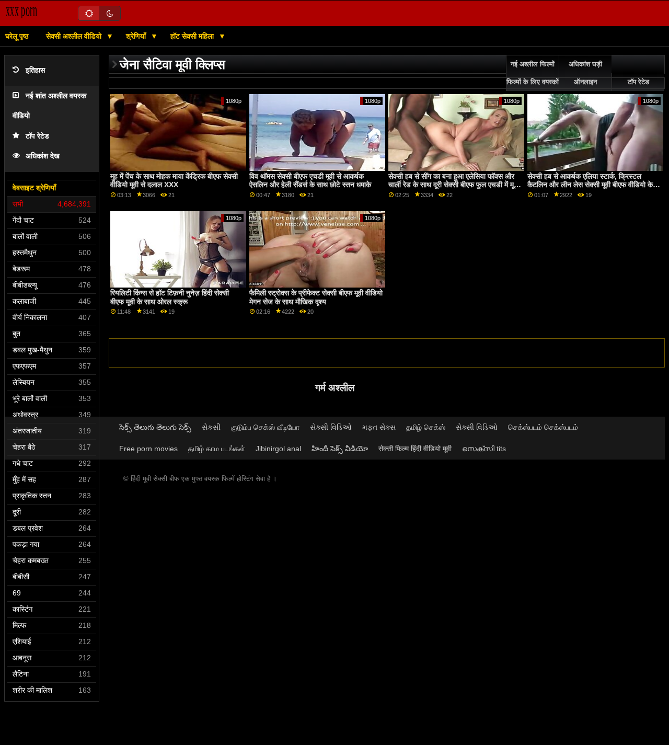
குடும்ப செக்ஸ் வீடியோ (265, 427)
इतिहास (35, 70)
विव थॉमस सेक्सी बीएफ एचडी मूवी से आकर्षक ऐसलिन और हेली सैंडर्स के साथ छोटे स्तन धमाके (310, 180)
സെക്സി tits (484, 448)
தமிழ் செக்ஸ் (425, 427)
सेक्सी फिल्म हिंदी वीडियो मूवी (415, 448)
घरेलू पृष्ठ (16, 36)
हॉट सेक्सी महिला (193, 36)
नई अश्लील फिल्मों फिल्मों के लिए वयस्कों (532, 73)
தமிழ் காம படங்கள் (216, 448)
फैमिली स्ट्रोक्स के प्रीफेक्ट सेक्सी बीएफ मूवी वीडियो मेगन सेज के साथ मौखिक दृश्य (316, 297)
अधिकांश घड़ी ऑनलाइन (585, 73)
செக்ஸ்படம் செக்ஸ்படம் (543, 427)
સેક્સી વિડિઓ (331, 427)
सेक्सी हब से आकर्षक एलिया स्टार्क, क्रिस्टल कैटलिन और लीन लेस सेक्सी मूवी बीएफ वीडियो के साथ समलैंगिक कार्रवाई (590, 185)
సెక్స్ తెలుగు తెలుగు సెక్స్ (155, 427)
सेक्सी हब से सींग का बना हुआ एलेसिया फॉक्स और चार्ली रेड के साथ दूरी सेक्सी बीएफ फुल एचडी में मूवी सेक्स (453, 185)
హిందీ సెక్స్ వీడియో (340, 448)
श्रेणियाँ (137, 36)
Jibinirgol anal (278, 448)
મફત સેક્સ (379, 427)
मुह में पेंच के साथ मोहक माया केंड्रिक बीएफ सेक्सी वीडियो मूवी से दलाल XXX (174, 180)
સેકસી (211, 427)
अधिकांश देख (43, 156)
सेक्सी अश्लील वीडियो (74, 36)
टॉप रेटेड (37, 136)
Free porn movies (148, 448)
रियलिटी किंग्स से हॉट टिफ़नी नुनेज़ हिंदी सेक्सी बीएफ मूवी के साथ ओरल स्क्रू (169, 297)
